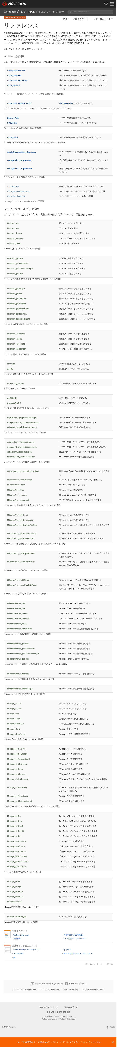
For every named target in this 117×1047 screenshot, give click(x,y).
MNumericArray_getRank (18, 643)
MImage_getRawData (16, 841)
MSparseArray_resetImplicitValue (21, 585)
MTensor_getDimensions (17, 263)
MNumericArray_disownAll (18, 618)
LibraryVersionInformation (18, 191)
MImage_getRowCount (17, 754)
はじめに (67, 949)
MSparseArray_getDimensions (20, 520)
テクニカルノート (102, 18)
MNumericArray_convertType (19, 688)
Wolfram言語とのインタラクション (78, 953)
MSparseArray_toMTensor (18, 580)
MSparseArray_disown (17, 495)
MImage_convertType (16, 916)
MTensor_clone (13, 243)
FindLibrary (12, 123)
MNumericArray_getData (18, 673)
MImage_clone (13, 729)
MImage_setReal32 (15, 896)
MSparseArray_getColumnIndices (21, 533)
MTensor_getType (15, 273)
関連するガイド (80, 18)
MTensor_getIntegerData (18, 308)
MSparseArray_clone (16, 484)
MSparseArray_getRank (17, 515)
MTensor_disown (14, 233)
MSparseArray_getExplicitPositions (22, 525)
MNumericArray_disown (17, 613)
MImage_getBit (14, 816)
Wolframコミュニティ (49, 1007)
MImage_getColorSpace (17, 796)
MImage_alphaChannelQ (18, 779)
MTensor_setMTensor (16, 349)
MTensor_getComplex (16, 298)
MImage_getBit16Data (17, 856)
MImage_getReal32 (15, 831)
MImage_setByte (14, 886)
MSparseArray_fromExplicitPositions (23, 471)
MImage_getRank (15, 769)
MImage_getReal (14, 836)
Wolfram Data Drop (70, 989)
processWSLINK (14, 403)
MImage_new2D (14, 703)
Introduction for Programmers (49, 983)
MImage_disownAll (15, 723)
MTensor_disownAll (15, 238)
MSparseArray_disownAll (18, 500)
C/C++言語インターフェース (75, 938)
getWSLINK (12, 398)
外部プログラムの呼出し (74, 935)
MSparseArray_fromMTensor (19, 479)
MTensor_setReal (14, 339)
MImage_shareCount (16, 734)
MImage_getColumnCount (18, 759)
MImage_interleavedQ (17, 787)
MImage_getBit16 (15, 826)
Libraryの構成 (18, 953)
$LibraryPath (13, 118)
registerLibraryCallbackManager (21, 442)
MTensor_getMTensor (16, 303)
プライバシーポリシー (63, 1016)
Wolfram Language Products (93, 989)
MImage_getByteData (16, 851)
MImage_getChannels (16, 774)
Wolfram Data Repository (50, 989)
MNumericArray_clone (17, 623)
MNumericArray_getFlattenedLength (23, 653)
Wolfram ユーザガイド (26, 949)
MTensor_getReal (15, 293)
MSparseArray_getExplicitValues (21, 553)
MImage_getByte (14, 821)
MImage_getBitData (16, 846)
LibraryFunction (14, 75)
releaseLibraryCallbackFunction (21, 456)
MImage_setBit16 (15, 891)
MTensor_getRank (15, 258)
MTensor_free (13, 228)
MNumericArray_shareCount (19, 628)
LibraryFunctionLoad (16, 70)
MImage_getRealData (16, 866)
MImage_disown (14, 718)
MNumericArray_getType (18, 659)
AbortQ (10, 369)
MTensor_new (13, 223)
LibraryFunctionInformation (19, 103)
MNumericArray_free (16, 608)
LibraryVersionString (16, 196)
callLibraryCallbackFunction (19, 452)
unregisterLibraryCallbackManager (22, 447)
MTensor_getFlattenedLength (20, 268)
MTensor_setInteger (16, 333)
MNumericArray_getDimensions (21, 648)
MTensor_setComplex (16, 344)
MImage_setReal (14, 901)
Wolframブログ (70, 1007)
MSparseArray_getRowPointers (20, 538)
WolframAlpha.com (49, 1019)
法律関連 (48, 1016)
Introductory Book (77, 983)
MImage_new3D (14, 708)
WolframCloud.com (67, 1019)
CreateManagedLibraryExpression (21, 152)
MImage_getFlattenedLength (20, 801)
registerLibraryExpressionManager (22, 417)
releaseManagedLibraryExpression (22, 427)
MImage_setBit (14, 881)
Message (11, 364)
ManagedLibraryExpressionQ (19, 160)
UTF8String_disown (15, 383)
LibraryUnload (13, 85)
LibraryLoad (12, 137)
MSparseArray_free (15, 490)
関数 (65, 18)
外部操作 (17, 938)
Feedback (95, 964)
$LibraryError (13, 186)
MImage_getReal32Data (17, 861)
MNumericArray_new (16, 603)
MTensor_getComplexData (18, 319)
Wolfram (21, 935)
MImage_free (13, 713)
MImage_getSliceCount (17, 764)
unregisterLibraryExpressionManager (23, 422)
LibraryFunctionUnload (17, 80)
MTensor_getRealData (17, 314)
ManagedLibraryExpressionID (19, 168)
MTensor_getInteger (16, 288)
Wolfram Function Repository (24, 989)
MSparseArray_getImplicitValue (21, 562)
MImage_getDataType (17, 749)
